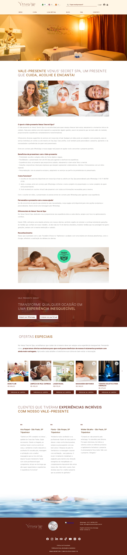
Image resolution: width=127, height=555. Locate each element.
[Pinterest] (79, 539)
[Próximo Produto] (122, 371)
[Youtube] (70, 539)
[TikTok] (65, 539)
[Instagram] (52, 539)
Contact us (87, 529)
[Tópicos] (74, 539)
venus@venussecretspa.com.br (93, 524)
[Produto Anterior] (5, 371)
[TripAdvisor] (61, 539)
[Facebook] (47, 539)
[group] (63, 377)
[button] (107, 5)
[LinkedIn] (56, 539)
